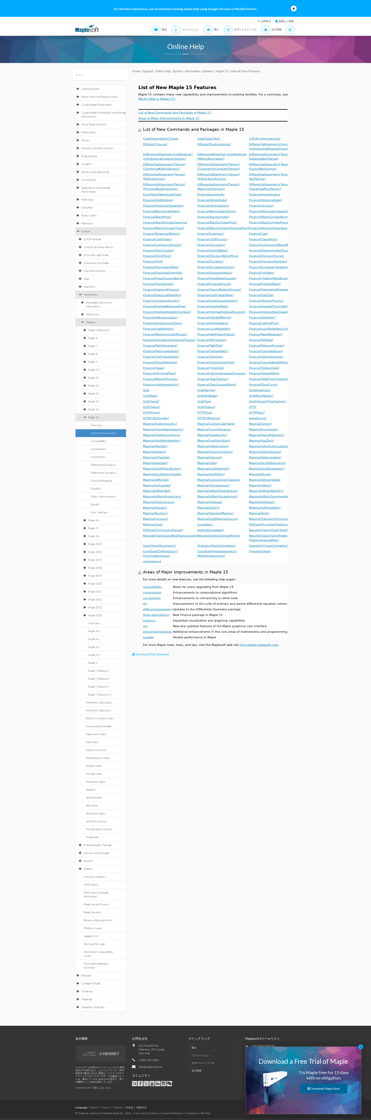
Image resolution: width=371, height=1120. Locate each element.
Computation (98, 449)
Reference (87, 223)
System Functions (96, 821)
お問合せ (266, 21)
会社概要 (81, 1038)
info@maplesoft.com (150, 1066)
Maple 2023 (95, 607)
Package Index (94, 773)
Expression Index (96, 734)
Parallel (95, 504)
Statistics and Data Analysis (97, 148)
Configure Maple (90, 983)
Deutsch (118, 1107)
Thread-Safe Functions (99, 829)
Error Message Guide (96, 255)
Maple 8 (92, 353)
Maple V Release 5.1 (99, 694)
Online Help (163, 71)
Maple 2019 (95, 575)
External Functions (95, 270)
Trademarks (192, 1113)
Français (105, 1107)
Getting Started (90, 88)
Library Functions (96, 750)
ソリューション (200, 1055)
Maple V (93, 662)
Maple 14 (93, 409)
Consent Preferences (172, 1113)
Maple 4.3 (94, 655)
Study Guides (89, 215)
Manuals (86, 975)
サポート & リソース (202, 1062)
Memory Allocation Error (98, 920)
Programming (89, 156)
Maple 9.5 (94, 369)
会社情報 (196, 1070)
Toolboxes (87, 991)
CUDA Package (92, 239)
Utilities (88, 868)
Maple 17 (93, 528)
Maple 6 (92, 338)
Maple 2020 (95, 583)
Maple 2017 (95, 559)
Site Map (205, 1113)
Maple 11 (93, 385)
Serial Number (94, 797)
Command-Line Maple (96, 262)
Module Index (94, 765)
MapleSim (86, 999)
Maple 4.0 (94, 631)
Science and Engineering (95, 171)
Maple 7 (92, 346)
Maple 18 (93, 536)
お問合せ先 (139, 1038)
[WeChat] (169, 1083)
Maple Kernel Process (96, 904)
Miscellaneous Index (98, 757)
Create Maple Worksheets (96, 104)
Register (91, 789)
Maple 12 (93, 393)
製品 (194, 1047)
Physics (85, 140)
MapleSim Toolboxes (93, 1007)
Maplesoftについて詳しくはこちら (93, 1087)
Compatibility (98, 441)
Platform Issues (93, 928)
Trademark (92, 837)
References (92, 314)
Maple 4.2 (94, 647)
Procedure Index (95, 781)
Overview (96, 425)
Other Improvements (103, 496)
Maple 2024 (95, 615)
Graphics (86, 164)
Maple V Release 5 (98, 686)
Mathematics (88, 132)
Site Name (92, 805)
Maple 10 (93, 377)
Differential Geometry (103, 472)
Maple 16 (93, 520)
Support (147, 71)
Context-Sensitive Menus (98, 247)
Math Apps (87, 199)
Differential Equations (103, 464)
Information (91, 294)
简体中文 (142, 1107)
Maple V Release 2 (98, 670)
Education (87, 207)
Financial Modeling (101, 480)
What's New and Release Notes (99, 96)
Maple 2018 (95, 567)
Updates (91, 322)
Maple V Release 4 (98, 678)
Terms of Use (142, 1113)
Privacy (155, 1113)
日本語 (129, 1107)
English (93, 1107)
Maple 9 (92, 361)
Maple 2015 (95, 544)
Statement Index (95, 813)
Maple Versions (93, 912)
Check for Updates (94, 876)
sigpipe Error (91, 936)
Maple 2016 (95, 552)
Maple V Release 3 (98, 330)
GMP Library (91, 884)
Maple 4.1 (94, 639)
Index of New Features (104, 433)
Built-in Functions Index (100, 718)
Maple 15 (93, 417)
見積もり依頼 (286, 21)
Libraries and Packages (97, 853)
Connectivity (88, 179)
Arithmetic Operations (99, 702)
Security (88, 860)
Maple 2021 (95, 591)
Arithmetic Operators (98, 710)
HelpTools (89, 286)
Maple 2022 (95, 599)
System (85, 231)
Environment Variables (99, 726)
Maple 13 (93, 401)
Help (86, 278)
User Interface (99, 512)
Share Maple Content (93, 124)
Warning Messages (95, 944)
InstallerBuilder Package (98, 845)
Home (136, 71)
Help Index (92, 742)
